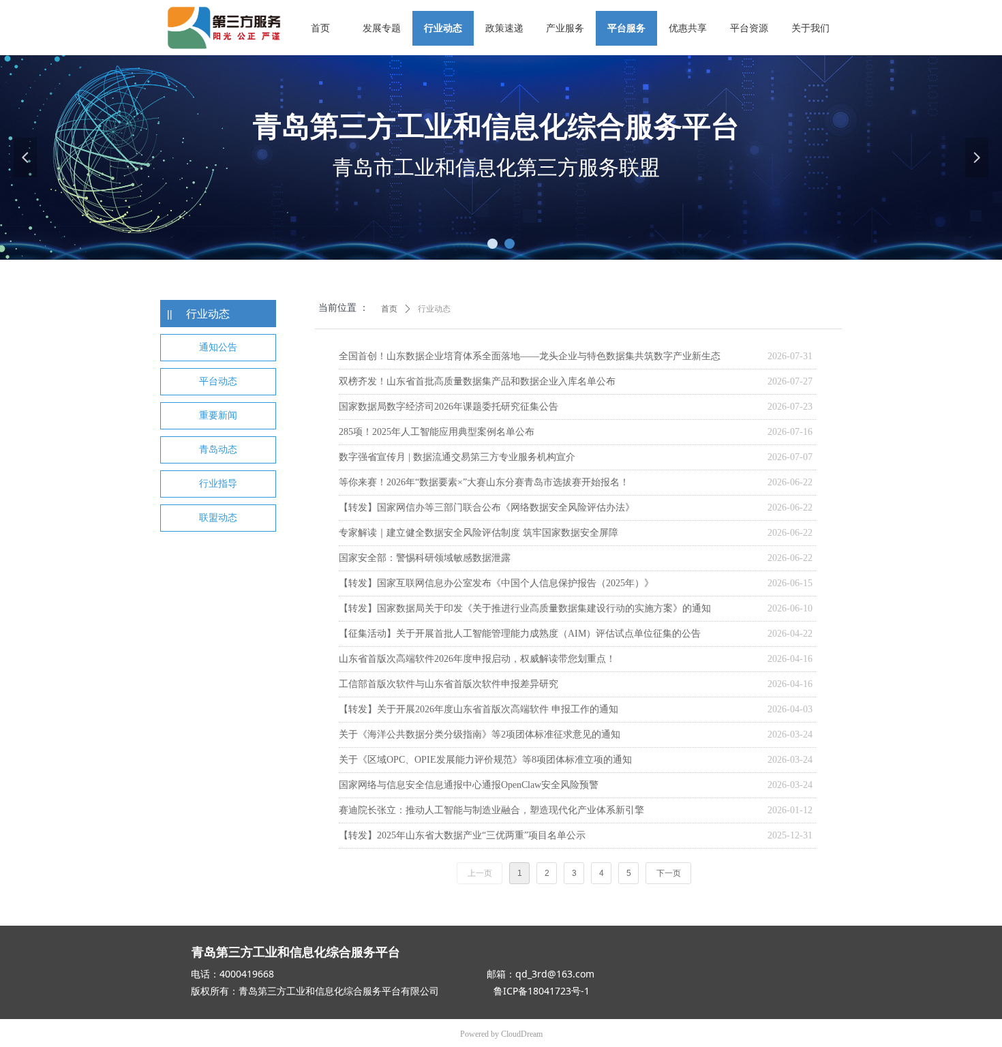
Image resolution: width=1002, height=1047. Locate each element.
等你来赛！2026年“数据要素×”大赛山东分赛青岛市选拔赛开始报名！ (484, 482)
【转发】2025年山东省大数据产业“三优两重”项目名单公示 (462, 835)
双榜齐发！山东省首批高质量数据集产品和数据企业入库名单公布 (477, 381)
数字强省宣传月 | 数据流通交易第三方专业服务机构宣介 (457, 457)
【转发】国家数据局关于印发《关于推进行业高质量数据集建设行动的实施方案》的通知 (525, 608)
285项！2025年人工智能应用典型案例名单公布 (436, 432)
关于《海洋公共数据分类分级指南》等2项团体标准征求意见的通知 (479, 734)
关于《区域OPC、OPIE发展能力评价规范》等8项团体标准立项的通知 (485, 760)
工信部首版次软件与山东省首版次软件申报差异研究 (448, 684)
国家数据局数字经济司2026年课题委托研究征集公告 (448, 406)
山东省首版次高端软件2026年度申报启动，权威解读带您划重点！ (477, 659)
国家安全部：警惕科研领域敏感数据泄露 (425, 558)
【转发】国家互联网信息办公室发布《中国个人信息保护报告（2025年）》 (496, 583)
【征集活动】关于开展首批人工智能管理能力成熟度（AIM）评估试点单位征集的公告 (520, 633)
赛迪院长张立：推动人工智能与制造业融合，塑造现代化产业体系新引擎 (491, 810)
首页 (389, 309)
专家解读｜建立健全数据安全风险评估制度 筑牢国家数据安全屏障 (478, 533)
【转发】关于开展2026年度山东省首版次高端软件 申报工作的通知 (478, 709)
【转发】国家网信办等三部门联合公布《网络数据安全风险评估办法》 (487, 507)
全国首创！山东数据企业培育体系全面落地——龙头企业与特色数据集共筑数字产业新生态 (529, 356)
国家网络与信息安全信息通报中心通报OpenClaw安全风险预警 (468, 785)
